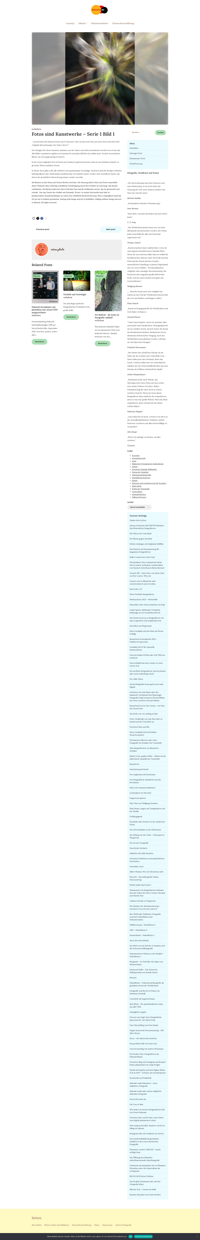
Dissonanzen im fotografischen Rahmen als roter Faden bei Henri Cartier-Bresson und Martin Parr (147, 893)
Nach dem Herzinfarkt (139, 940)
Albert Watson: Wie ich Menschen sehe (146, 872)
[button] (33, 218)
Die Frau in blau (136, 1104)
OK (131, 1236)
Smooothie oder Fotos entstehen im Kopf (147, 605)
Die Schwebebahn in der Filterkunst (145, 830)
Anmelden (134, 148)
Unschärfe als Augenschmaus (142, 999)
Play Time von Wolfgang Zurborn (144, 803)
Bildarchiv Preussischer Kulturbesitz (148, 464)
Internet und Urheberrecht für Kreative (149, 483)
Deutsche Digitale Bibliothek (144, 469)
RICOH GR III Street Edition (141, 1176)
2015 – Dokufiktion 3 (138, 930)
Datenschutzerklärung (123, 23)
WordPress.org (136, 164)
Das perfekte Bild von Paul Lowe (143, 1043)
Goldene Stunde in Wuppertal (142, 901)
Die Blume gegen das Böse (141, 539)
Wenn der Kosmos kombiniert (142, 788)
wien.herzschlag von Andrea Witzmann (146, 1049)
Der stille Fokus (136, 679)
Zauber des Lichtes (138, 520)
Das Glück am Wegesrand (141, 626)
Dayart (135, 466)
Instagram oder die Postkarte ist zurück (147, 1133)
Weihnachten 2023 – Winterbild (143, 599)
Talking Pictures (139, 497)
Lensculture (137, 491)
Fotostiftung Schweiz (141, 478)
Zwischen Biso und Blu (139, 727)
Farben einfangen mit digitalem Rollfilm (146, 544)
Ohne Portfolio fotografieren (142, 594)
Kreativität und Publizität (140, 1078)
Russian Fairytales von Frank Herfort (145, 1194)
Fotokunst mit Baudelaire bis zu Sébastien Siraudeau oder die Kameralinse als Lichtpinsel (148, 1168)
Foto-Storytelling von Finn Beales (144, 1025)
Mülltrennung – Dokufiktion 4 (142, 925)
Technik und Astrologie (74, 294)
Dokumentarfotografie (141, 475)
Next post (110, 229)
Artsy (134, 461)
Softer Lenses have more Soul (142, 557)
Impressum (107, 1225)
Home (97, 1225)
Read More (39, 342)
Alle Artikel (36, 1225)
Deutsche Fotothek (140, 472)
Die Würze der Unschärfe (141, 533)
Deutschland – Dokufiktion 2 (142, 935)
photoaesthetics (139, 494)
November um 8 (136, 866)
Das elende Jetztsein (138, 848)
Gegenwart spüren (138, 798)
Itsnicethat (136, 486)
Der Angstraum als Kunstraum (142, 774)
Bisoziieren (134, 764)
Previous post (42, 229)
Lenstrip (70, 23)
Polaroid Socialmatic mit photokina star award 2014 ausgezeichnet (45, 310)
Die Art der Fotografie (139, 843)
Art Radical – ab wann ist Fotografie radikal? (107, 316)
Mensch (133, 977)
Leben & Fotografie (123, 1225)
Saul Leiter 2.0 (136, 589)
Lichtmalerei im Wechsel (140, 793)
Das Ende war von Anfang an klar (144, 714)
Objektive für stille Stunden (141, 853)
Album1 (82, 23)
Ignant (135, 480)
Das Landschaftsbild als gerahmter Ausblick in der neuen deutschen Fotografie (144, 1141)
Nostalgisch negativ (138, 1012)
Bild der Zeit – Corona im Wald (143, 1189)
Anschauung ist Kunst (139, 769)
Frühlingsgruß (136, 816)
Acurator (136, 455)
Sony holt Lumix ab (138, 1099)
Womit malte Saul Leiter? (140, 885)
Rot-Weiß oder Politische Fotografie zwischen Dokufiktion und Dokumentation (145, 917)
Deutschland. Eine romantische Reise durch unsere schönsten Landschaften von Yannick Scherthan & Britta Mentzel (147, 565)
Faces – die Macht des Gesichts (143, 1038)
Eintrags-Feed (136, 153)
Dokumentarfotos (99, 23)
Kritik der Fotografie (141, 489)
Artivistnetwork (138, 458)
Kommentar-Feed (137, 158)
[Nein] (197, 1236)
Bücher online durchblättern (56, 1225)
